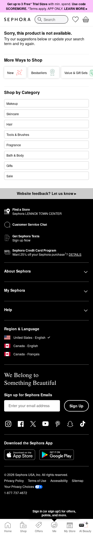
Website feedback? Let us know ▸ (46, 193)
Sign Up (76, 405)
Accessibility (59, 480)
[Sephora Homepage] (17, 19)
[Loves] (75, 19)
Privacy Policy (14, 480)
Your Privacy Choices (19, 486)
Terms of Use (37, 480)
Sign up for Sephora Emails (28, 395)
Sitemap (77, 480)
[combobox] (51, 19)
